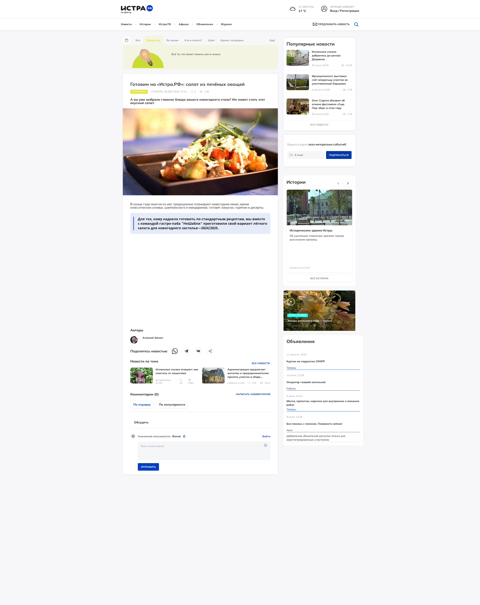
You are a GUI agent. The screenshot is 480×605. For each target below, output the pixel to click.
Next (348, 183)
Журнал (226, 24)
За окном (172, 40)
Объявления (204, 24)
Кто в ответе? (193, 40)
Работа (291, 388)
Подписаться (339, 154)
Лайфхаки (153, 40)
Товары (291, 367)
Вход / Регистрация (344, 11)
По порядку (142, 404)
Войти (266, 436)
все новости (319, 124)
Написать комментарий (253, 394)
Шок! (211, 40)
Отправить (148, 466)
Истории (145, 24)
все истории (319, 278)
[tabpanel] (319, 227)
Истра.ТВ (165, 24)
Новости (126, 24)
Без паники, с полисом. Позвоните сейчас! (314, 423)
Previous (338, 183)
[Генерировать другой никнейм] (184, 436)
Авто (289, 430)
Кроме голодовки (232, 40)
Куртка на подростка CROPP (305, 361)
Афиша (184, 24)
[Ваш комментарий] (204, 450)
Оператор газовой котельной (306, 382)
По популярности (172, 404)
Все (138, 40)
